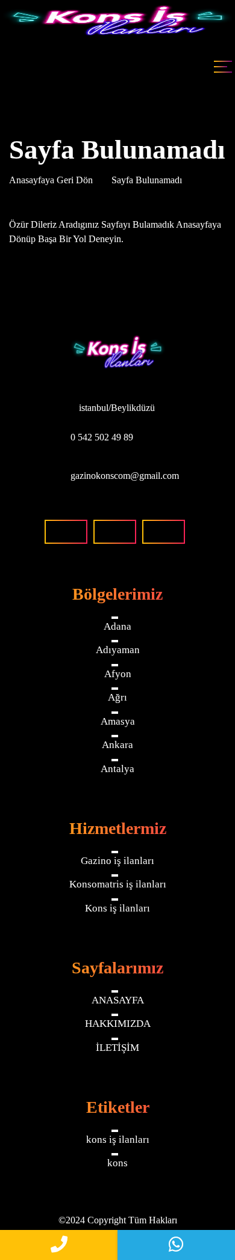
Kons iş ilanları (117, 908)
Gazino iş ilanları (117, 860)
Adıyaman (118, 650)
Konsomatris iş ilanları (117, 884)
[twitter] (163, 532)
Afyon (117, 674)
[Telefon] (59, 1245)
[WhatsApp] (176, 1245)
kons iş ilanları (117, 1139)
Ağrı (117, 697)
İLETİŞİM (117, 1047)
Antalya (117, 769)
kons (117, 1163)
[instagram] (114, 532)
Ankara (117, 744)
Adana (117, 626)
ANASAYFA (118, 1000)
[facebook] (66, 532)
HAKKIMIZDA (118, 1023)
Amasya (118, 721)
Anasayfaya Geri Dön (52, 180)
